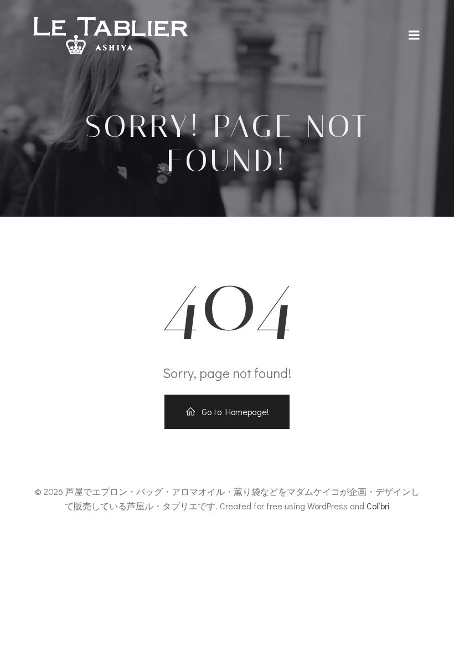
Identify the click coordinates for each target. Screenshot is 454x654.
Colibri (378, 506)
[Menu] (414, 35)
